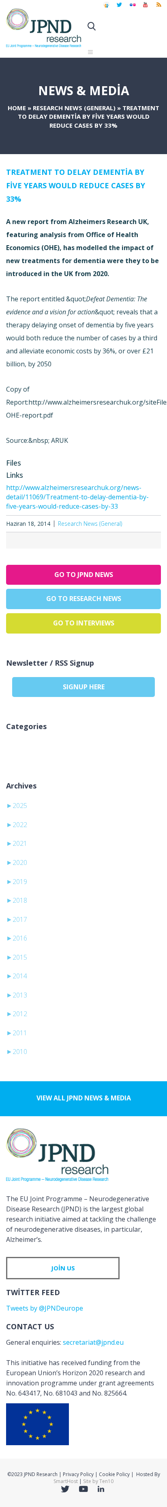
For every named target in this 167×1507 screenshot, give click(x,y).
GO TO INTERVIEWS (83, 622)
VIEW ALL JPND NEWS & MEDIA (83, 1097)
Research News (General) (74, 108)
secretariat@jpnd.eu (93, 1342)
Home (17, 108)
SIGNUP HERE (84, 686)
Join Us (63, 1268)
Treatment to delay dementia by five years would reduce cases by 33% (75, 185)
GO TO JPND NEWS (83, 574)
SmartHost (66, 1481)
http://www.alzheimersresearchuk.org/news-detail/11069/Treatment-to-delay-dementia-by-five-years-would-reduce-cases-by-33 (77, 497)
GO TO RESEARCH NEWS (83, 598)
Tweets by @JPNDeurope (44, 1308)
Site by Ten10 (98, 1481)
